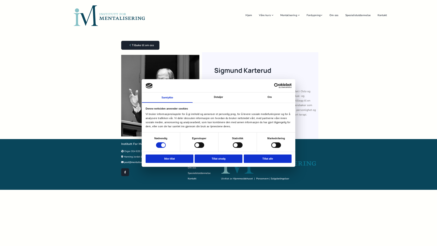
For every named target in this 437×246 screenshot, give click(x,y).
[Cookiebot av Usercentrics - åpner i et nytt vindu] (277, 85)
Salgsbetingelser (280, 178)
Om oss (334, 15)
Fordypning (314, 15)
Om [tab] (269, 96)
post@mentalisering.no (136, 162)
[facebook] (125, 172)
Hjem (248, 15)
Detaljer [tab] (218, 96)
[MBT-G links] (322, 15)
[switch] (199, 145)
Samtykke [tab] (167, 97)
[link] (269, 15)
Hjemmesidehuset (243, 178)
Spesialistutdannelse (358, 15)
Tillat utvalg (218, 158)
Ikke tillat (169, 158)
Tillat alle (267, 158)
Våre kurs (265, 15)
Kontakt (382, 15)
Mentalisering (289, 15)
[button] (140, 45)
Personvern (262, 178)
